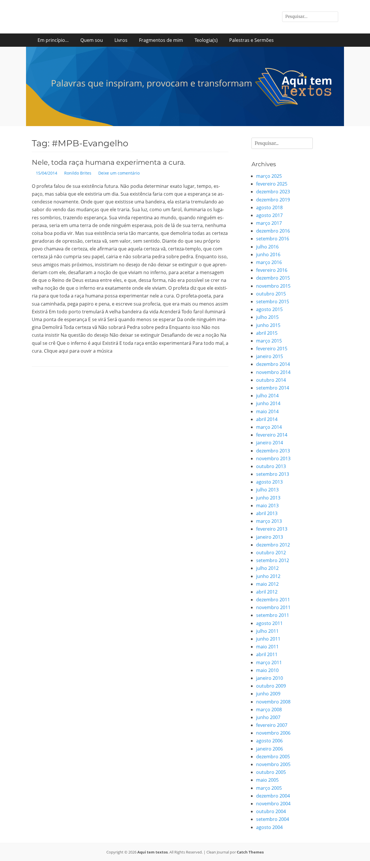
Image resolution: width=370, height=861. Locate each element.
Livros (120, 40)
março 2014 (269, 427)
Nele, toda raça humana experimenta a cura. (108, 162)
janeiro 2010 (269, 678)
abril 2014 (267, 419)
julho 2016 (267, 247)
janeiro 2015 (269, 356)
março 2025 (269, 176)
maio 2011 (267, 646)
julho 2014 (267, 395)
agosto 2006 (269, 741)
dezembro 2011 (273, 599)
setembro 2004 (272, 819)
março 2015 (269, 341)
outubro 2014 (271, 380)
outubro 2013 (271, 466)
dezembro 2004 (273, 796)
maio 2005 (267, 780)
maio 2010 (267, 670)
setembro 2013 (272, 474)
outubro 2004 (271, 811)
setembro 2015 (272, 301)
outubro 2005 (271, 772)
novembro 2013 (273, 458)
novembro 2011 (273, 607)
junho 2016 (268, 254)
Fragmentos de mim (161, 40)
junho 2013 (268, 498)
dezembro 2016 (273, 231)
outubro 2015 (271, 294)
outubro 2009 (271, 686)
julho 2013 (267, 489)
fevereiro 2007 (271, 725)
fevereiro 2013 (271, 529)
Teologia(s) (206, 40)
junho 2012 (268, 576)
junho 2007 (268, 717)
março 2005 (269, 788)
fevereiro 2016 (271, 270)
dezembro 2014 (273, 364)
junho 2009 (268, 693)
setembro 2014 (272, 388)
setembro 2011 (272, 615)
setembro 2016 (272, 238)
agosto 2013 (269, 482)
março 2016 (269, 262)
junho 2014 (268, 403)
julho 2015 (267, 317)
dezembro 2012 (273, 545)
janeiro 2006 (269, 749)
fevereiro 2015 (271, 348)
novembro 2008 (273, 702)
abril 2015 (267, 333)
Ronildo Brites (77, 173)
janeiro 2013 (269, 537)
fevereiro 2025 (271, 184)
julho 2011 (267, 631)
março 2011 (269, 662)
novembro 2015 (273, 286)
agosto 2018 (269, 207)
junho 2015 (268, 325)
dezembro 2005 (273, 756)
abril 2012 (267, 592)
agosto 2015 (269, 309)
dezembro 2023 (273, 191)
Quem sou (91, 40)
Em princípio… (53, 40)
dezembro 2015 (273, 278)
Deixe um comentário (119, 173)
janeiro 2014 (269, 442)
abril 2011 (267, 654)
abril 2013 (267, 513)
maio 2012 (267, 584)
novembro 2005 (273, 764)
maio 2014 (267, 411)
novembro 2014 (273, 372)
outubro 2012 (271, 552)
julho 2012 (267, 568)
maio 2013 (267, 505)
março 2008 (269, 709)
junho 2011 (268, 639)
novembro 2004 (273, 803)
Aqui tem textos (152, 852)
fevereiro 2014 (271, 435)
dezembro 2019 (273, 199)
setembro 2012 (272, 560)
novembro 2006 (273, 733)
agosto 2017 (269, 215)
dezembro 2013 (273, 451)
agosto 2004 (269, 827)
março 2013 (269, 521)
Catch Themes (250, 852)
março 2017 (269, 223)
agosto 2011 (269, 623)
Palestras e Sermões (251, 40)
